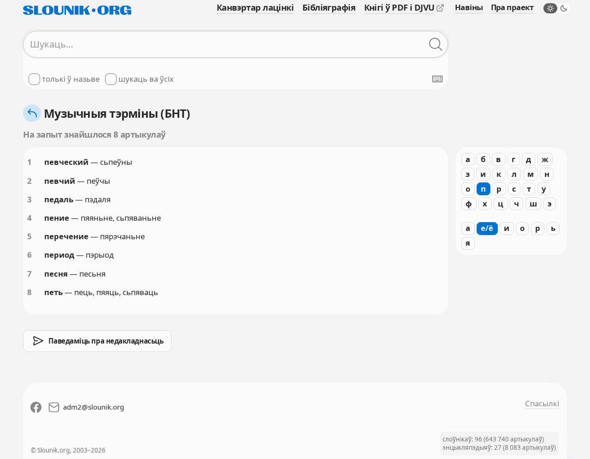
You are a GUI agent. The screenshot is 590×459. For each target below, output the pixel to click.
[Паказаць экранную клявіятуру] (437, 79)
